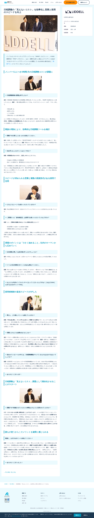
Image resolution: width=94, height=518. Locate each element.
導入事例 (41, 2)
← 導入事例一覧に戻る (10, 472)
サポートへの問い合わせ (65, 498)
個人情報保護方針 (39, 508)
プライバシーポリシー (16, 516)
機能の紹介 (34, 2)
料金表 (46, 2)
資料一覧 (24, 503)
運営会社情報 (33, 508)
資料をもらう (83, 2)
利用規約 (62, 508)
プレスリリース (81, 495)
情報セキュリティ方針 (55, 508)
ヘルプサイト (44, 500)
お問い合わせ (59, 2)
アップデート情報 (82, 498)
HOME (5, 484)
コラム (51, 2)
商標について (47, 508)
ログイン (43, 498)
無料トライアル (44, 495)
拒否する (85, 515)
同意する (77, 515)
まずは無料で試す (70, 2)
